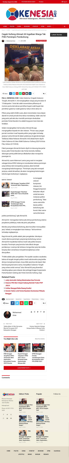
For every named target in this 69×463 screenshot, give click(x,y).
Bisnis (30, 454)
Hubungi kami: (5, 405)
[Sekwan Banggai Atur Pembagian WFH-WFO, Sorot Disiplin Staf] (23, 401)
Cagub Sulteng (27, 299)
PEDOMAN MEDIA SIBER (28, 2)
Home (5, 26)
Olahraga (57, 451)
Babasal (7, 345)
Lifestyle (21, 454)
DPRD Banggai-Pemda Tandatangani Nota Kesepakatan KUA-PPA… (18, 203)
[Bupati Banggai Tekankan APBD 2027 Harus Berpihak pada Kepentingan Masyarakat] (6, 194)
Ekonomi (27, 26)
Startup (35, 26)
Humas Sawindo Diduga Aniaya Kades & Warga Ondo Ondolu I (36, 328)
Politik (12, 26)
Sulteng (44, 40)
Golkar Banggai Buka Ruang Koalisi (18, 288)
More (49, 26)
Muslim (37, 454)
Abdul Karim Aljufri (10, 299)
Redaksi (41, 2)
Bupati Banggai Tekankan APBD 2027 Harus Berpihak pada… (19, 193)
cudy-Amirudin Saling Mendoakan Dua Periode (22, 280)
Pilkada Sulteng (35, 299)
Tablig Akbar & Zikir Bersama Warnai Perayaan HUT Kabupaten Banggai (13, 328)
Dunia (19, 26)
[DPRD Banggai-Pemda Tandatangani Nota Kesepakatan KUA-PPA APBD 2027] (6, 204)
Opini (42, 26)
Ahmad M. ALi (18, 299)
